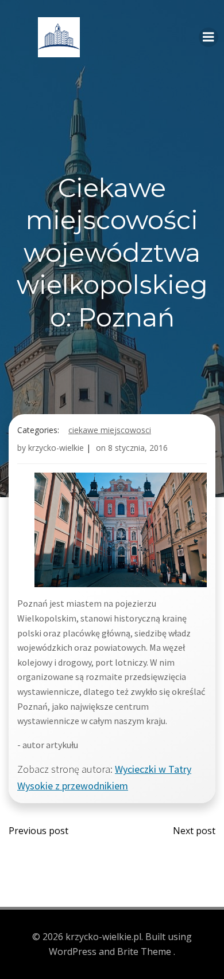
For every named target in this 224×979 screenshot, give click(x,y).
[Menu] (208, 37)
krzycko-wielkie (56, 447)
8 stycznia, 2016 (138, 447)
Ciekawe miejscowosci (109, 429)
